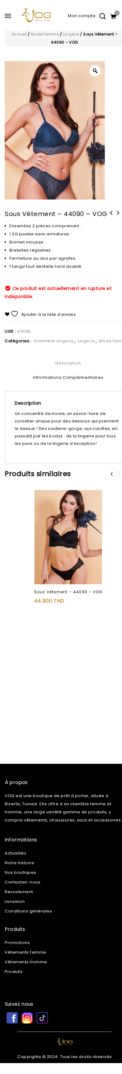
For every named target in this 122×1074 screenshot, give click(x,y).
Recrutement (19, 892)
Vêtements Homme (26, 962)
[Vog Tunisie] (36, 18)
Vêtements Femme (25, 952)
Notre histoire (19, 863)
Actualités (15, 853)
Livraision (15, 901)
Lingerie (71, 34)
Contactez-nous (22, 882)
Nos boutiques (20, 872)
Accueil (19, 34)
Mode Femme (45, 34)
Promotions (17, 943)
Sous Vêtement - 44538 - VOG (111, 217)
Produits (14, 972)
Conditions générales (28, 911)
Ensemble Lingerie (54, 341)
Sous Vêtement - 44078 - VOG (117, 217)
